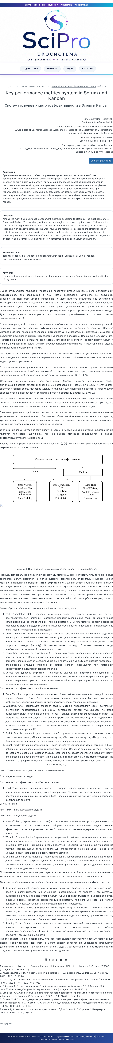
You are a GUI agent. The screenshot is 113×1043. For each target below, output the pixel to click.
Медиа (70, 69)
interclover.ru (44, 1039)
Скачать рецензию (101, 160)
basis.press (70, 1039)
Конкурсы (52, 69)
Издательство (30, 69)
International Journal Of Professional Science (74, 86)
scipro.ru (69, 1036)
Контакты (87, 69)
